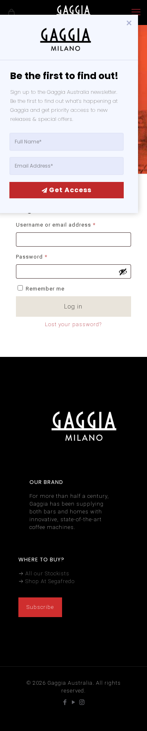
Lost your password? (73, 324)
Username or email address (68, 224)
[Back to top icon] (130, 714)
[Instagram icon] (82, 702)
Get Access (70, 190)
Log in (73, 306)
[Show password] (122, 271)
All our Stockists (47, 573)
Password (43, 256)
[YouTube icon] (74, 702)
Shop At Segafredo (50, 581)
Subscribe (40, 607)
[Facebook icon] (65, 702)
